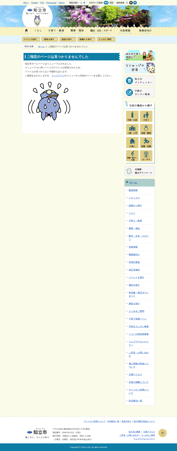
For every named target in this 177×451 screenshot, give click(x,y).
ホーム (41, 46)
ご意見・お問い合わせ (129, 435)
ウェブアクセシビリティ (144, 439)
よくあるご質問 (148, 435)
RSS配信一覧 (113, 421)
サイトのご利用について (94, 421)
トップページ (58, 75)
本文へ (26, 3)
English (34, 3)
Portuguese (51, 3)
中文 (42, 3)
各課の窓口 (126, 421)
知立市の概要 (134, 432)
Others (62, 3)
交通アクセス (149, 432)
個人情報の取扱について (144, 421)
